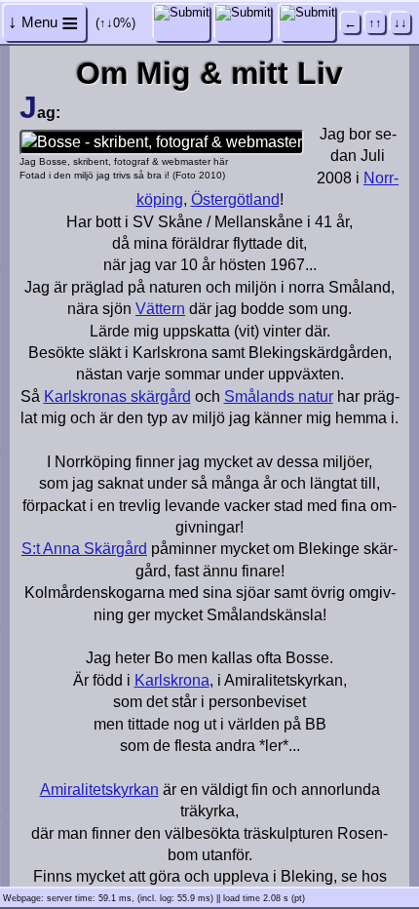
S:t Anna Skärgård (84, 548)
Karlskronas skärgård (117, 396)
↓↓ (400, 23)
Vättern (160, 308)
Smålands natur (278, 396)
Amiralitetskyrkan (99, 789)
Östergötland (235, 199)
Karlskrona (172, 680)
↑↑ (375, 23)
